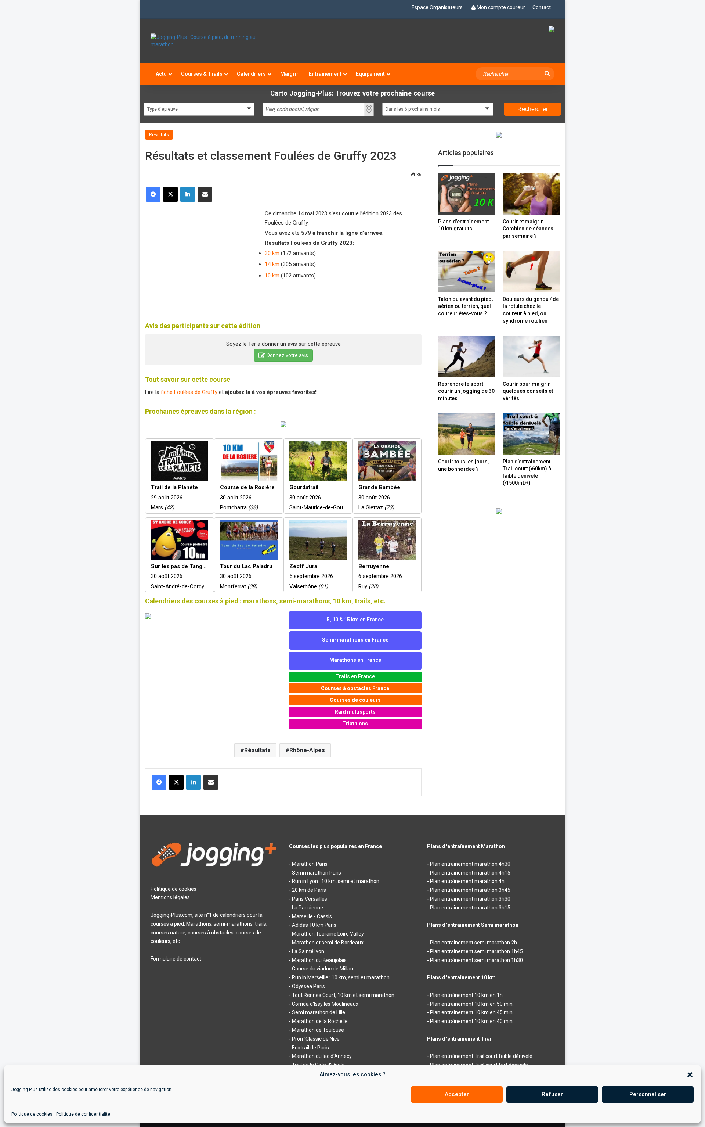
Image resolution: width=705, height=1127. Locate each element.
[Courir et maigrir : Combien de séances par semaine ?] (531, 193)
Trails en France (355, 676)
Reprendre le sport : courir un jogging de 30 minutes (466, 391)
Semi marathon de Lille (318, 1012)
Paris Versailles (309, 899)
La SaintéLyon (308, 951)
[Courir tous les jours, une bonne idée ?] (466, 434)
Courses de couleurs (355, 700)
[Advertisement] (200, 257)
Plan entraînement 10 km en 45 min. (472, 1012)
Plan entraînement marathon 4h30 (470, 864)
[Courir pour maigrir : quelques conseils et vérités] (531, 356)
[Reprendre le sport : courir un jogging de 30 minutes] (466, 356)
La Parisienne (307, 908)
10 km (272, 275)
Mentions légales (170, 897)
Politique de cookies (32, 1114)
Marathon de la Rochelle (320, 1021)
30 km (272, 253)
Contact (541, 7)
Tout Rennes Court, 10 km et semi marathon (343, 995)
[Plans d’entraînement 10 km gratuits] (466, 193)
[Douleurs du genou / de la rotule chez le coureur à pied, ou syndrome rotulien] (531, 271)
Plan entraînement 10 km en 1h (466, 995)
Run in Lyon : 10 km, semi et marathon (335, 881)
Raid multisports (355, 712)
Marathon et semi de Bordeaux (328, 942)
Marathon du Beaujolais (319, 960)
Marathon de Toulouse (318, 1030)
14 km (272, 264)
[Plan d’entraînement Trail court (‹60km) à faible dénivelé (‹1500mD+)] (531, 433)
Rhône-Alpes (307, 750)
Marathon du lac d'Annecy (322, 1056)
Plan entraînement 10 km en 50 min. (472, 1004)
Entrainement (325, 74)
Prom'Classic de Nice (316, 1039)
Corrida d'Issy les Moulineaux (325, 1004)
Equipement (370, 74)
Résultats (159, 134)
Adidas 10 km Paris (314, 925)
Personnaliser (647, 1094)
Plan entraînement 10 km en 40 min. (472, 1021)
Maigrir (289, 74)
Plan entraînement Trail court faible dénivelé (481, 1056)
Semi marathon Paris (316, 873)
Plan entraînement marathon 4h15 (470, 873)
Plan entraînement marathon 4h (467, 881)
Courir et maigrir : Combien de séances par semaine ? (528, 229)
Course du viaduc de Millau (322, 969)
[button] (690, 1074)
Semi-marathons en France (355, 640)
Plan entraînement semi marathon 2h (473, 942)
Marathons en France (355, 660)
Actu (161, 74)
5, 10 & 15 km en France (355, 619)
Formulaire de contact (176, 959)
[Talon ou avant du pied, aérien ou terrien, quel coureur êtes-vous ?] (466, 271)
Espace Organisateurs (437, 7)
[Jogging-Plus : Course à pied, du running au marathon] (214, 40)
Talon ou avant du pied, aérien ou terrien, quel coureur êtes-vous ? (465, 306)
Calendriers (251, 74)
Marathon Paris (310, 864)
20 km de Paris (309, 890)
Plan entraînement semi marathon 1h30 (476, 960)
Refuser (552, 1094)
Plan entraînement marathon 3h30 (470, 899)
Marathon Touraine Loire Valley (328, 934)
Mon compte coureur (501, 7)
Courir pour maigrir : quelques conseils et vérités (528, 391)
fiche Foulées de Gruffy (189, 392)
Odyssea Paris (308, 986)
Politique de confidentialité (83, 1114)
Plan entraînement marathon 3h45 (470, 890)
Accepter (457, 1094)
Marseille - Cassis (312, 916)
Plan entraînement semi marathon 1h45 (476, 951)
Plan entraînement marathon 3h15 (470, 908)
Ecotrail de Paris (310, 1048)
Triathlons (355, 723)
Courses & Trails (202, 74)
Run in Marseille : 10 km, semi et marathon (341, 977)
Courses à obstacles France (355, 688)
